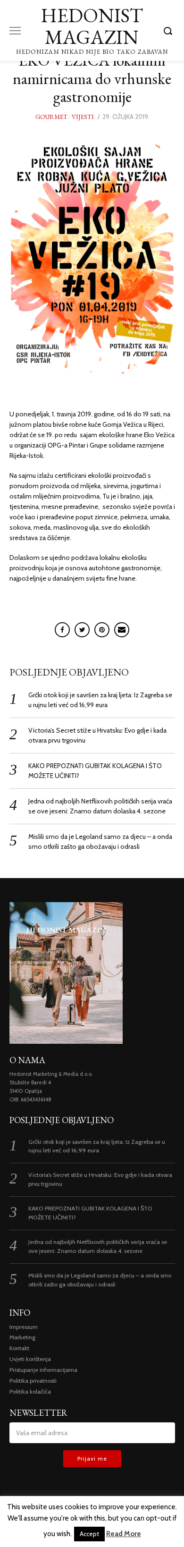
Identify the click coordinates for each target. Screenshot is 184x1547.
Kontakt (19, 1348)
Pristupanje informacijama (43, 1369)
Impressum (23, 1326)
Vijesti (83, 117)
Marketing (22, 1337)
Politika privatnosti (33, 1380)
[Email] (121, 629)
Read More (123, 1534)
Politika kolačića (30, 1391)
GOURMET (51, 117)
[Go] (169, 30)
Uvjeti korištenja (30, 1358)
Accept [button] (89, 1534)
